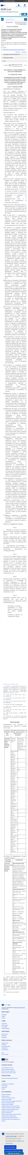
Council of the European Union (8, 1097)
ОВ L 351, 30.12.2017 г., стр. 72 (10, 692)
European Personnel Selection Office (10, 1117)
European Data (5, 1043)
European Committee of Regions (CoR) (10, 1109)
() (22, 108)
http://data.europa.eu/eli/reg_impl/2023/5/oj (14, 49)
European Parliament (6, 1094)
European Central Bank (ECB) (8, 1102)
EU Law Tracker (5, 1054)
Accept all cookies (10, 1147)
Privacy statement (5, 1028)
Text (4, 61)
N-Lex (3, 1052)
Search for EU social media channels (10, 1078)
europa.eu (11, 1061)
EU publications (5, 1049)
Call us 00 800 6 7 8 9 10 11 (7, 1067)
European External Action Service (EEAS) (10, 1106)
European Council (5, 1096)
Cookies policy (5, 1025)
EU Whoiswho (5, 1048)
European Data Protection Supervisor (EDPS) (11, 1114)
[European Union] (5, 1059)
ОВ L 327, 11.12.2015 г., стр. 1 (11, 684)
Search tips (10, 22)
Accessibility (4, 1026)
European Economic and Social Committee (11, 1107)
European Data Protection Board (9, 1116)
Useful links (4, 1037)
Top (4, 995)
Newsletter (4, 1035)
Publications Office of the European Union (11, 1119)
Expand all (18, 52)
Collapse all (24, 52)
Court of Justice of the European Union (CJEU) (12, 1101)
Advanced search (23, 23)
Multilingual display (8, 57)
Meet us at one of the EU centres (9, 1072)
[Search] (25, 19)
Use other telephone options (8, 1069)
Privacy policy (5, 1085)
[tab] (14, 54)
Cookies (3, 1089)
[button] (14, 1153)
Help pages (4, 1014)
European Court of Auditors (7, 1104)
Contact (3, 1016)
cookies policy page (11, 1136)
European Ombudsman (7, 1112)
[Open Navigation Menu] (2, 19)
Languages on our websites (8, 1084)
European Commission (6, 1099)
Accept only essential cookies (13, 1151)
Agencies (4, 1120)
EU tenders (4, 1044)
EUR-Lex (6, 9)
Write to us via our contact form (8, 1071)
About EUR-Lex (5, 1034)
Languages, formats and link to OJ (11, 54)
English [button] (24, 6)
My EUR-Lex (19, 6)
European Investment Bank (7, 1111)
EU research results (6, 1046)
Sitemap (3, 1018)
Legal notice (4, 1023)
